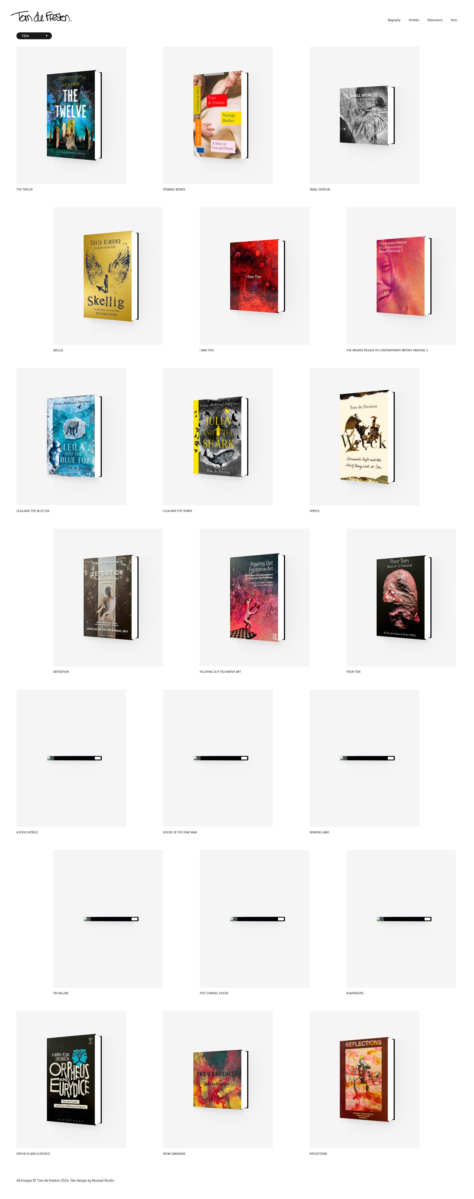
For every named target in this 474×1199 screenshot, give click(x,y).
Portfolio (414, 20)
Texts (454, 20)
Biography (394, 20)
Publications (434, 20)
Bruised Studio (103, 1180)
